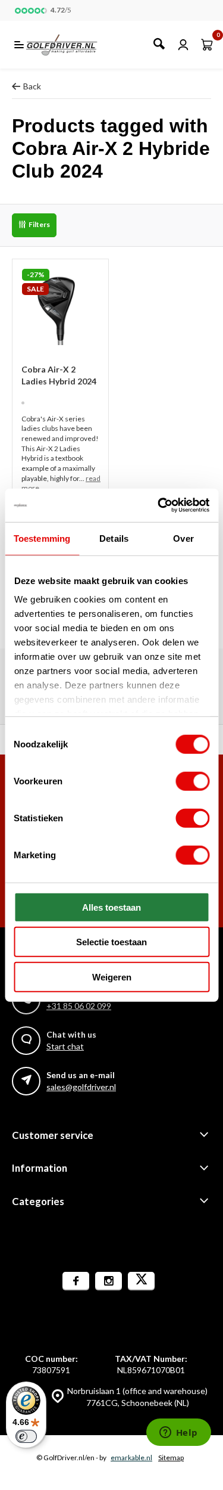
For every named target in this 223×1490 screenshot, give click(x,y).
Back (32, 86)
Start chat (65, 1046)
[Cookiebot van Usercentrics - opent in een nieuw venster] (158, 505)
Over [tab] (183, 538)
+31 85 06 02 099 (78, 1006)
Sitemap (171, 1457)
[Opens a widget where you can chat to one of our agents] (178, 1433)
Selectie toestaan (111, 942)
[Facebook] (75, 1281)
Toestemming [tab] (42, 538)
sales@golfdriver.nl (81, 1087)
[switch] (192, 780)
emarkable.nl (131, 1457)
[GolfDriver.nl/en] (74, 45)
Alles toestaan (111, 907)
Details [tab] (113, 538)
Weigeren (111, 976)
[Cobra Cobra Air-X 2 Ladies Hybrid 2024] (60, 307)
